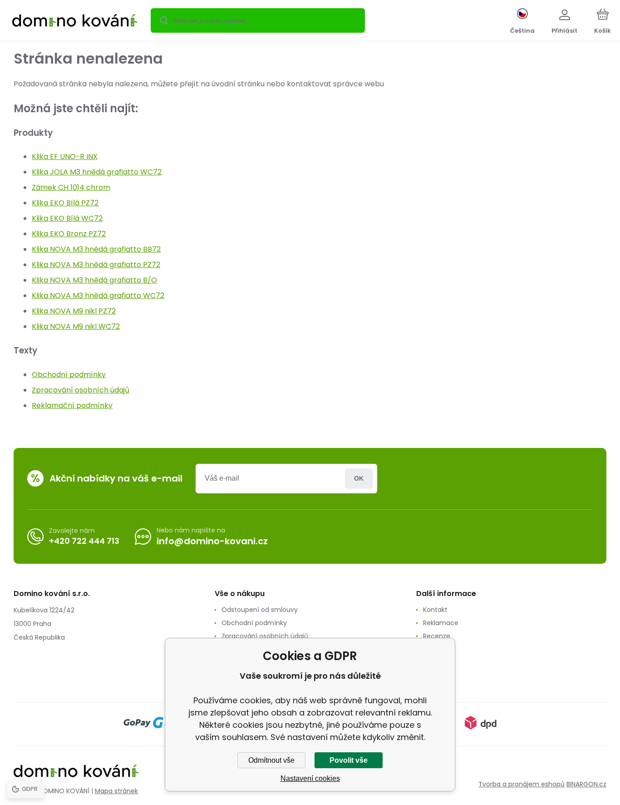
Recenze (436, 636)
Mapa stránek (116, 790)
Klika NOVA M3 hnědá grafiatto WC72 (98, 295)
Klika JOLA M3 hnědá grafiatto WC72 (97, 172)
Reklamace (440, 622)
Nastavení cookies (310, 778)
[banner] (74, 21)
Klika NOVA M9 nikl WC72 (76, 326)
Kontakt (435, 609)
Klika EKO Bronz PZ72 (69, 234)
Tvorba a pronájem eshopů (521, 784)
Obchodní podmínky (69, 374)
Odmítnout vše (271, 760)
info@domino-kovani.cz (212, 541)
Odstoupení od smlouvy (259, 609)
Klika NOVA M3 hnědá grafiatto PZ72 (96, 264)
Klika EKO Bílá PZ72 (65, 203)
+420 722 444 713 (84, 541)
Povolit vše (349, 760)
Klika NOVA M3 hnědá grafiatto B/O (94, 280)
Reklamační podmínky (72, 405)
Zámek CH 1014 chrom (71, 187)
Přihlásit (359, 478)
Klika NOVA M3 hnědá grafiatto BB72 (96, 249)
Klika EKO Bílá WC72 (67, 218)
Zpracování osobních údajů (80, 390)
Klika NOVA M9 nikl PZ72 (74, 311)
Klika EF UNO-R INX (65, 156)
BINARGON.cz (586, 784)
